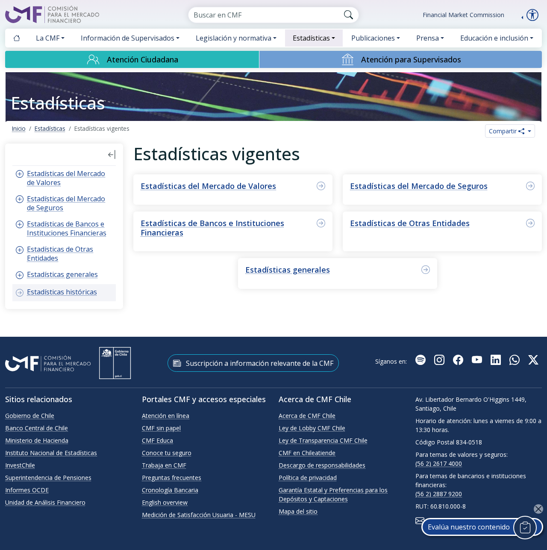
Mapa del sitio (298, 511)
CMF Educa (157, 440)
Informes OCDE (27, 490)
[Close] (538, 509)
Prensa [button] (427, 38)
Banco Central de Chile (36, 428)
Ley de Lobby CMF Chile (312, 428)
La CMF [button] (47, 38)
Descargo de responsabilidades (322, 465)
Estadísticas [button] (311, 38)
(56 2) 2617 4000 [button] (438, 463)
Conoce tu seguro (166, 453)
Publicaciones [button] (373, 38)
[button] (112, 154)
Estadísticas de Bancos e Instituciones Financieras (212, 228)
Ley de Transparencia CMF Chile (323, 440)
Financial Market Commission (463, 15)
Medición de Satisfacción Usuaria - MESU (199, 515)
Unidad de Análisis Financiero (45, 502)
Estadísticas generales (287, 270)
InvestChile (20, 465)
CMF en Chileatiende (307, 453)
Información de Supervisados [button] (127, 38)
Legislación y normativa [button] (233, 38)
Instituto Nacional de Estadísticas (51, 453)
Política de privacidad (308, 478)
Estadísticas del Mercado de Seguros (419, 186)
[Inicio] (16, 38)
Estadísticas (50, 128)
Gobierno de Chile (29, 416)
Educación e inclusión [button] (494, 38)
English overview (165, 502)
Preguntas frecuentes (171, 478)
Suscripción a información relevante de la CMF (258, 363)
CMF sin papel (161, 428)
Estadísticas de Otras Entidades (410, 223)
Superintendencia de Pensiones (48, 478)
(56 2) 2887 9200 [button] (438, 494)
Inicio (19, 128)
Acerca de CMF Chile (307, 416)
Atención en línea (165, 416)
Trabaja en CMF (164, 465)
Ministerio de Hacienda (36, 440)
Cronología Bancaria (170, 490)
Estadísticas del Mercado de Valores (208, 186)
